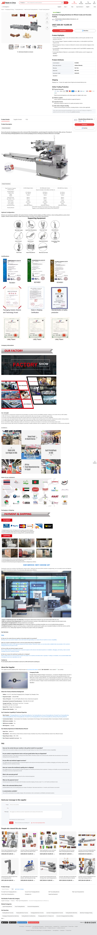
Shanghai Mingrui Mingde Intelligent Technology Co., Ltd (66, 19)
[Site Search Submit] (66, 2)
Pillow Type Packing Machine (78, 891)
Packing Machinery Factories (22, 912)
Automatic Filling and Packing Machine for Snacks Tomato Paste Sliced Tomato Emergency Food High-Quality (29, 851)
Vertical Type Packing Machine (7, 894)
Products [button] (22, 2)
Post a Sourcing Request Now (38, 822)
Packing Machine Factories (7, 912)
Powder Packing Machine (44, 9)
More (2, 918)
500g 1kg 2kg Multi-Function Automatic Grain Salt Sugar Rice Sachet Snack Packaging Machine (48, 851)
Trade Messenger (22, 922)
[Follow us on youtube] (91, 922)
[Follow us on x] (87, 922)
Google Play (13, 922)
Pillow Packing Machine (19, 716)
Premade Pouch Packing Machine (61, 715)
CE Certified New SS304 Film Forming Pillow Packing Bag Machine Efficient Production (66, 851)
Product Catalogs (20, 889)
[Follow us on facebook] (85, 922)
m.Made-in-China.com (52, 927)
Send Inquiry (63, 30)
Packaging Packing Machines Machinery (10, 916)
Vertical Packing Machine (46, 716)
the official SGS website (32, 669)
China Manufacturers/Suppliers (38, 926)
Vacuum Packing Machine (48, 715)
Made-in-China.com (42, 927)
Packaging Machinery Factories (37, 912)
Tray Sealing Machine (37, 715)
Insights (76, 926)
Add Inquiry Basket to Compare (26, 52)
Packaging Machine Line (15, 715)
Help (72, 6)
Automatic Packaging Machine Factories (54, 912)
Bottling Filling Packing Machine (60, 716)
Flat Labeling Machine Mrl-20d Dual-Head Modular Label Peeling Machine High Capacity (29, 878)
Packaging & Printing (9, 9)
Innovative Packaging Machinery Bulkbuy (64, 916)
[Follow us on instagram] (89, 922)
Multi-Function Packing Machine (31, 9)
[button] (62, 2)
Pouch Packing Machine (20, 906)
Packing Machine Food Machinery (28, 916)
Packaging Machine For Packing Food (46, 916)
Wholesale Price (56, 926)
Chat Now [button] (86, 30)
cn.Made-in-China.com (61, 927)
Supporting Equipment (53, 894)
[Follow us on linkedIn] (95, 922)
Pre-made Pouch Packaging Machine (8, 891)
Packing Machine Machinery (71, 912)
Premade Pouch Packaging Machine (33, 716)
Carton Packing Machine (8, 716)
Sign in (94, 3)
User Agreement (56, 930)
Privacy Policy (68, 930)
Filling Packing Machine (26, 715)
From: (7, 804)
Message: (7, 811)
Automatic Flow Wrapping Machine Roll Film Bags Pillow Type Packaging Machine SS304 (48, 878)
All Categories (6, 6)
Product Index (71, 926)
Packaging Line (28, 894)
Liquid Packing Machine (7, 906)
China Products (28, 926)
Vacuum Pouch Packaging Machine (32, 891)
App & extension (79, 6)
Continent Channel (64, 926)
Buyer (65, 6)
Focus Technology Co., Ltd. (39, 930)
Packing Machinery (19, 9)
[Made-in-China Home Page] (8, 2)
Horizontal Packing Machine (33, 906)
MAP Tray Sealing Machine (53, 891)
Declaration (62, 930)
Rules (95, 6)
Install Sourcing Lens (34, 922)
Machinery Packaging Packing (86, 912)
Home (2, 9)
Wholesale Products (48, 926)
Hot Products (21, 926)
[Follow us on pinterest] (93, 922)
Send (11, 822)
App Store (4, 922)
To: (8, 808)
